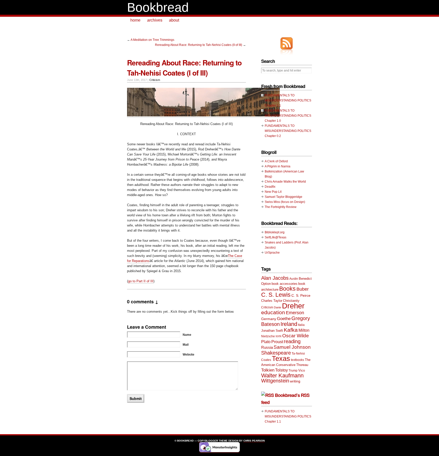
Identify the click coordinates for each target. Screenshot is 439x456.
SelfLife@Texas (275, 237)
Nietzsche (268, 336)
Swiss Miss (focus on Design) (285, 202)
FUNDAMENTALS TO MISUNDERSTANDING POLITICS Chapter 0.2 (288, 131)
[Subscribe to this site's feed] (286, 43)
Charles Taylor (271, 301)
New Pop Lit (273, 192)
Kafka (291, 330)
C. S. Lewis (276, 294)
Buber (302, 289)
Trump (293, 370)
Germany (268, 319)
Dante (277, 307)
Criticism (154, 79)
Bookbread (158, 7)
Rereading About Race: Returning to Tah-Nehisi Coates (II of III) (198, 45)
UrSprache (272, 252)
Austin (293, 278)
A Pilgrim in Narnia (277, 166)
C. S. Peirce (300, 295)
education (273, 312)
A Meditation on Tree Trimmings (152, 40)
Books (287, 289)
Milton (304, 330)
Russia (267, 347)
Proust (277, 341)
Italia (301, 325)
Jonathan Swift (272, 330)
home (135, 20)
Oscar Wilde (295, 335)
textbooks (297, 360)
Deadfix (270, 186)
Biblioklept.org (275, 232)
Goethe (284, 318)
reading (292, 341)
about (174, 20)
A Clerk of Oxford (276, 161)
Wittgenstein (275, 380)
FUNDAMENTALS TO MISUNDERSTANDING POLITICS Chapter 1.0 (288, 115)
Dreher (293, 306)
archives (154, 20)
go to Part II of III (140, 281)
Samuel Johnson (292, 347)
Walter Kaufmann (282, 375)
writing (295, 381)
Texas (281, 358)
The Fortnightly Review (280, 207)
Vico (301, 370)
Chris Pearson (254, 440)
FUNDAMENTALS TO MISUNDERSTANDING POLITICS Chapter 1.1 (288, 100)
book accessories (284, 284)
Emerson (295, 312)
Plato (266, 341)
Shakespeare (276, 353)
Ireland (288, 324)
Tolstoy (281, 370)
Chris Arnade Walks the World (285, 181)
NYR (278, 336)
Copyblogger (208, 440)
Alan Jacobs (275, 278)
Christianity (291, 301)
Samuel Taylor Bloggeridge (283, 197)
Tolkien (267, 370)
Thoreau (302, 365)
